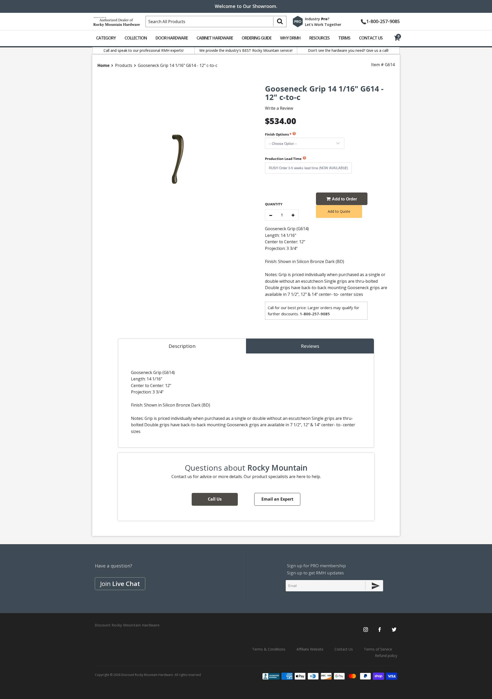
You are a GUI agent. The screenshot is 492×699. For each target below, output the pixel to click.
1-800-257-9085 (383, 21)
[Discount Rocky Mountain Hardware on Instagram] (365, 630)
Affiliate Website (309, 649)
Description (182, 346)
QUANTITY (273, 204)
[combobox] (216, 21)
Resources (319, 38)
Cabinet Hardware (215, 38)
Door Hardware (172, 38)
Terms (344, 38)
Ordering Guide (256, 38)
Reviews (310, 346)
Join (120, 583)
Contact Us (371, 38)
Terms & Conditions (268, 649)
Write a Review (279, 108)
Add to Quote (339, 211)
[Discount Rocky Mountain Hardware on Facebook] (379, 630)
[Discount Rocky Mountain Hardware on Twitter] (394, 630)
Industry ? (317, 18)
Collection (136, 38)
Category (106, 38)
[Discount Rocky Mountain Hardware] (116, 20)
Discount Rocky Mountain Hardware (147, 675)
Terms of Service (378, 649)
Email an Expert (277, 499)
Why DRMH (290, 38)
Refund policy (386, 655)
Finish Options (277, 134)
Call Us (215, 499)
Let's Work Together (323, 24)
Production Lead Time (283, 158)
